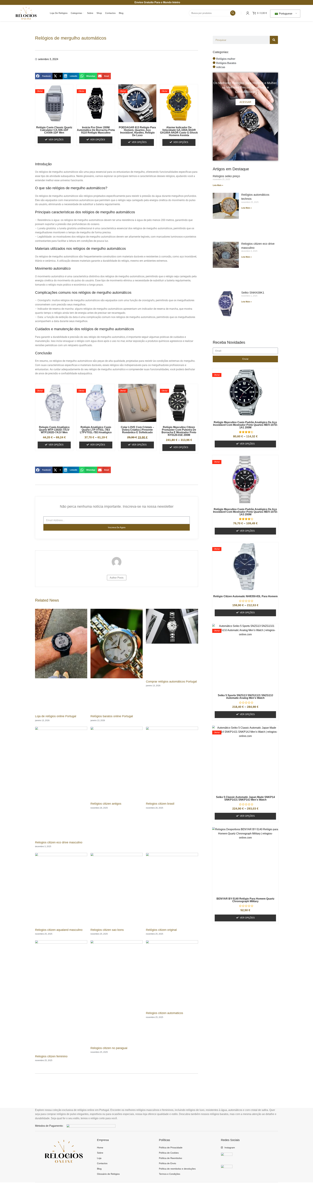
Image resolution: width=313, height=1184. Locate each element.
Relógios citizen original (161, 929)
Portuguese (285, 13)
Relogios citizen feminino (51, 1056)
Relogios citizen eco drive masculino (58, 842)
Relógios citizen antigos (105, 803)
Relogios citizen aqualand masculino (58, 929)
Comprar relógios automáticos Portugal (171, 681)
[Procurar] (274, 40)
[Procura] (232, 13)
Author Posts (117, 577)
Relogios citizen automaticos (164, 1013)
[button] (43, 76)
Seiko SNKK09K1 (252, 292)
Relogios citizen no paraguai (108, 1048)
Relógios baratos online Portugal (111, 716)
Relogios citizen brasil (160, 803)
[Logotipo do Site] (26, 12)
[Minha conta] (247, 13)
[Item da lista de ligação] (125, 1147)
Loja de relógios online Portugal (55, 716)
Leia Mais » (218, 185)
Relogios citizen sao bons (107, 929)
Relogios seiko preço (226, 176)
